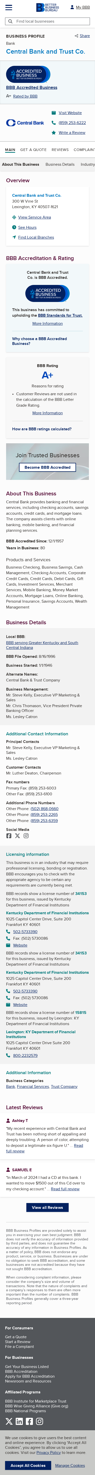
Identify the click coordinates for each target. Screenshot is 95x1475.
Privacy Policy (48, 1452)
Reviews (60, 149)
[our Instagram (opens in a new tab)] (39, 1424)
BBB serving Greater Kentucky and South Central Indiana (42, 645)
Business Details (60, 164)
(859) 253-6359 (44, 821)
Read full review (65, 1189)
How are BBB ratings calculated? (41, 429)
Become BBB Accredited (47, 467)
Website (20, 945)
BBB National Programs (25, 1411)
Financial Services (33, 1086)
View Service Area (34, 217)
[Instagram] (26, 836)
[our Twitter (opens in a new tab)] (9, 1424)
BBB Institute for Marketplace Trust (35, 1401)
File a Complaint (19, 1346)
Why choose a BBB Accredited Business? (39, 341)
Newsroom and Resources (28, 1381)
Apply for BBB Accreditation (30, 1376)
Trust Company (64, 1086)
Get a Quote (33, 149)
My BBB (83, 7)
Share (85, 36)
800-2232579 (25, 1055)
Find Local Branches (36, 237)
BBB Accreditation (21, 1371)
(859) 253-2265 (44, 814)
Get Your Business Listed (27, 1367)
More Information (47, 323)
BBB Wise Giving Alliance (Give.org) (36, 1406)
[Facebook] (9, 836)
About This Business (20, 164)
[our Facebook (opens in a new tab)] (29, 1424)
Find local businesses (35, 21)
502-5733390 (25, 931)
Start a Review (17, 1342)
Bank (10, 1086)
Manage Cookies (70, 1465)
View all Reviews (47, 1207)
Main (10, 150)
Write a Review (72, 132)
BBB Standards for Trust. (60, 315)
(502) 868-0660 (45, 809)
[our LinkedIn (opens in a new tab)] (19, 1424)
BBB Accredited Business (31, 87)
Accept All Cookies (28, 1465)
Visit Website (70, 112)
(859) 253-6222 (72, 122)
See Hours (27, 227)
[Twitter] (17, 836)
